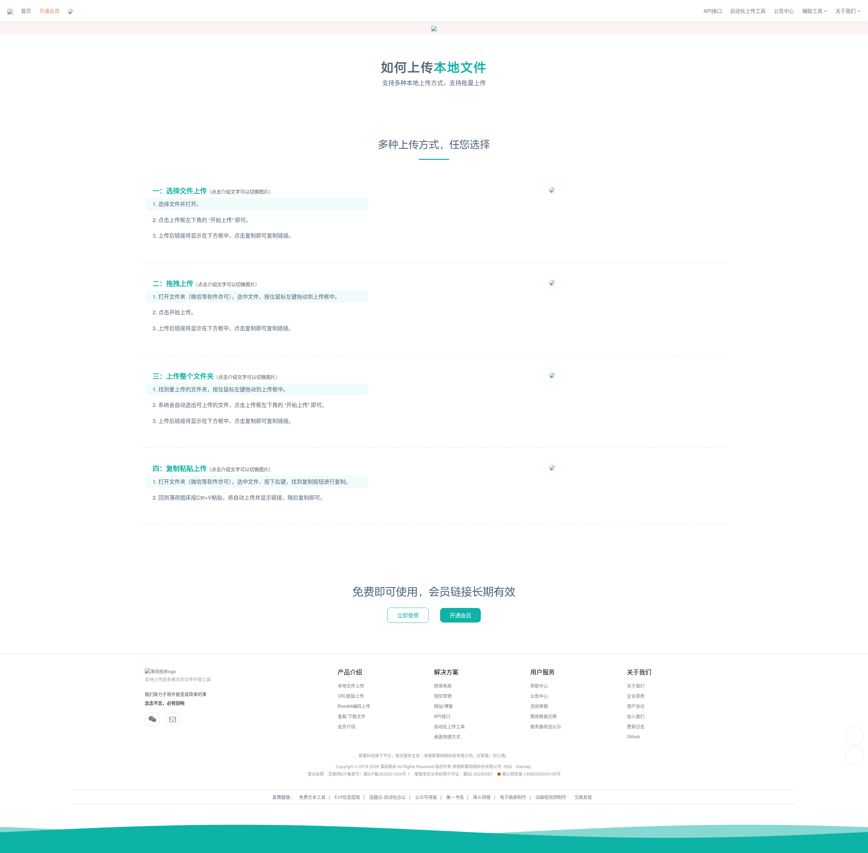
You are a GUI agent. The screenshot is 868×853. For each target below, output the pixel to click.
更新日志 (636, 726)
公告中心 (784, 10)
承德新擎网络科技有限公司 (448, 755)
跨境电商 (443, 685)
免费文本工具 (312, 797)
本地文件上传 (351, 685)
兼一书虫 (455, 797)
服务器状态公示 (545, 726)
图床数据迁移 (543, 716)
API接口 (713, 10)
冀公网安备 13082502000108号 (531, 774)
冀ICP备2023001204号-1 (386, 774)
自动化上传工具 (748, 10)
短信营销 (443, 695)
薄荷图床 (388, 766)
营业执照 (316, 774)
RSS (508, 766)
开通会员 (49, 10)
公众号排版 (426, 797)
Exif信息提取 (347, 797)
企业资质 (636, 695)
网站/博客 (443, 706)
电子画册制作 (513, 797)
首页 (26, 10)
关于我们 (636, 685)
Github (633, 736)
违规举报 (539, 706)
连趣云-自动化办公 (387, 797)
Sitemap (523, 766)
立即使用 (408, 615)
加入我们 (636, 716)
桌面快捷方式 (447, 736)
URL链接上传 (351, 695)
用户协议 (636, 706)
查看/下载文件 (352, 716)
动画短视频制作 (550, 797)
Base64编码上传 (354, 706)
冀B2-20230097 (478, 774)
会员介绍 (346, 726)
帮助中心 (539, 685)
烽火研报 (482, 797)
